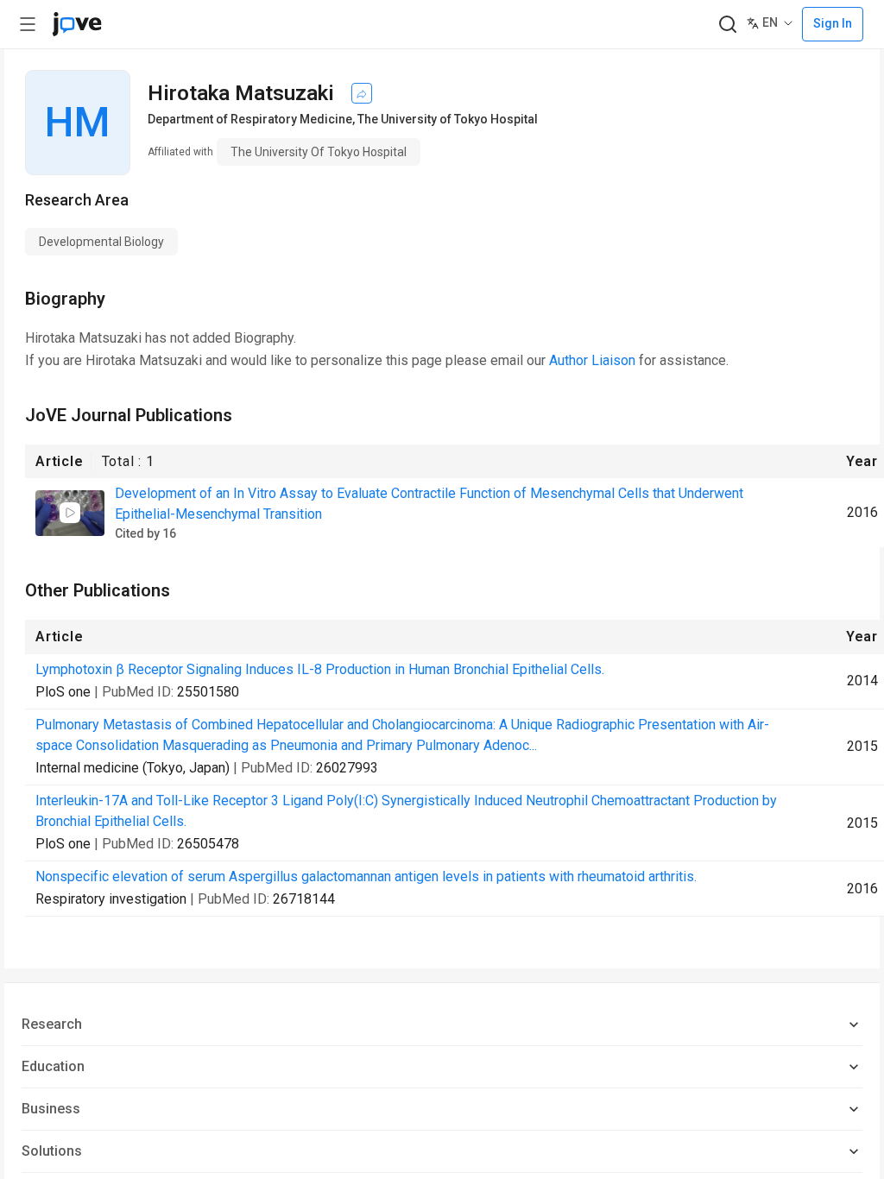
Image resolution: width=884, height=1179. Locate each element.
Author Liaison (592, 360)
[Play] (70, 512)
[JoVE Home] (77, 24)
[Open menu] (27, 24)
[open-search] (727, 24)
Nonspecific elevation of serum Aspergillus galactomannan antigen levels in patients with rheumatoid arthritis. (366, 876)
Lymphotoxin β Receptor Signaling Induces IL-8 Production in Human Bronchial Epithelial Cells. (319, 669)
